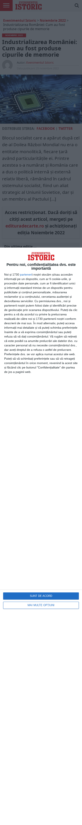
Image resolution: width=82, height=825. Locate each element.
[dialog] (41, 536)
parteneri (26, 274)
